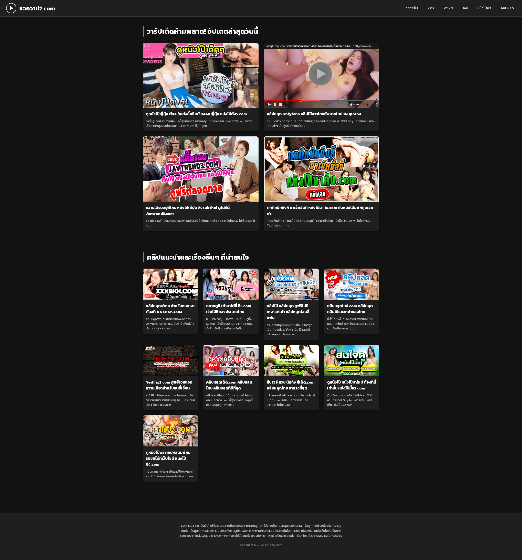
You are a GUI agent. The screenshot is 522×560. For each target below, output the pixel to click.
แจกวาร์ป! (411, 8)
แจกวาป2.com (37, 8)
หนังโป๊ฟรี (484, 8)
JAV (465, 8)
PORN (448, 8)
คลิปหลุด (507, 8)
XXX (431, 8)
